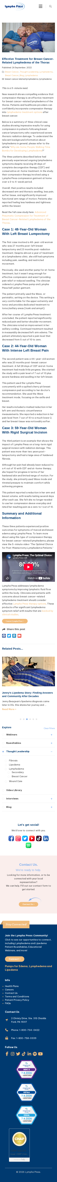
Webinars (11, 734)
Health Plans (12, 986)
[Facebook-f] (7, 1054)
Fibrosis (13, 760)
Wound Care (15, 781)
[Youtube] (40, 1054)
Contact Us (11, 993)
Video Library (14, 790)
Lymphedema (46, 72)
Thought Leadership (29, 72)
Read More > (9, 709)
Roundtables (13, 743)
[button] (4, 636)
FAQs (8, 1003)
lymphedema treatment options (24, 112)
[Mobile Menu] (40, 6)
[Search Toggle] (50, 6)
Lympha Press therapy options (29, 603)
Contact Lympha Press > (15, 621)
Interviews (12, 798)
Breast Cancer (12, 72)
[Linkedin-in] (29, 1054)
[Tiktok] (24, 1054)
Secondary (18, 772)
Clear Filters (49, 728)
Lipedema (14, 764)
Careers (9, 989)
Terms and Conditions (17, 996)
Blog (22, 75)
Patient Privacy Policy (17, 1000)
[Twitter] (18, 1054)
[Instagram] (13, 1054)
